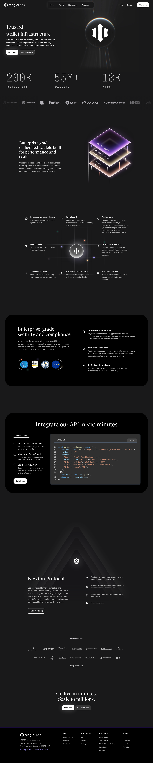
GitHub (83, 741)
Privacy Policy (26, 750)
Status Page (103, 737)
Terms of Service (41, 750)
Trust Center (103, 741)
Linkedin (126, 744)
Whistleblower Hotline (107, 744)
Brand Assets (68, 737)
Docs (82, 737)
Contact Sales (27, 52)
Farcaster (126, 741)
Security (102, 750)
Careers (66, 741)
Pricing (83, 744)
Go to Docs (20, 481)
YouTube (126, 747)
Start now (12, 52)
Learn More (35, 611)
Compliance (103, 747)
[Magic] (14, 5)
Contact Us (67, 744)
